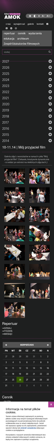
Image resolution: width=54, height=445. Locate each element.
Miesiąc (8, 334)
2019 (5, 110)
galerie (31, 24)
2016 (5, 128)
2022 (5, 91)
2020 (5, 104)
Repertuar (9, 323)
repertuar (9, 33)
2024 (5, 79)
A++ (48, 16)
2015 (5, 134)
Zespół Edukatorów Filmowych (21, 43)
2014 (5, 140)
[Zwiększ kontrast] (35, 16)
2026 (5, 67)
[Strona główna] (27, 11)
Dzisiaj (8, 328)
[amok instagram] (16, 28)
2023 (5, 85)
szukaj (27, 52)
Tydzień (8, 331)
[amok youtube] (6, 28)
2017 (5, 122)
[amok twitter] (11, 28)
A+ (43, 16)
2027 (5, 61)
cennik (22, 33)
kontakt (40, 24)
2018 (5, 116)
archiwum (23, 38)
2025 (5, 73)
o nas (8, 24)
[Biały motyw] (30, 16)
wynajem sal (19, 24)
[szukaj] (49, 51)
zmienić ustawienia (28, 428)
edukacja (9, 38)
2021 (5, 98)
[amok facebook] (47, 24)
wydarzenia (35, 33)
